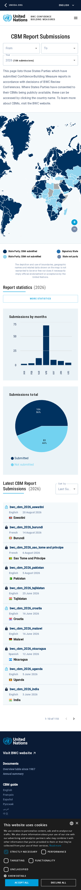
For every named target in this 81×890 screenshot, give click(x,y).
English (64, 5)
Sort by (62, 483)
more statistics (40, 298)
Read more (55, 845)
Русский (8, 804)
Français (8, 794)
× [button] (76, 823)
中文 (5, 813)
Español (8, 799)
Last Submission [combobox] (68, 489)
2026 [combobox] (20, 60)
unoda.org (16, 5)
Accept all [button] (22, 882)
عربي (6, 808)
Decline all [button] (58, 882)
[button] (74, 222)
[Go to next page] (74, 719)
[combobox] (21, 48)
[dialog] (40, 854)
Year (8, 55)
